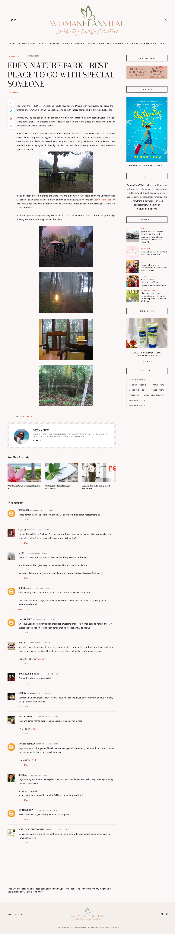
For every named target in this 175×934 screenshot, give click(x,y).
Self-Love (145, 248)
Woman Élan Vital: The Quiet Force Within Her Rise (154, 253)
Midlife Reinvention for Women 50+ (107, 44)
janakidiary (25, 619)
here (35, 729)
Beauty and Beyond (137, 380)
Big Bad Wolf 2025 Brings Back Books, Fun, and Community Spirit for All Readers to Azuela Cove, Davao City (152, 237)
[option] (146, 338)
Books (42, 44)
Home (12, 44)
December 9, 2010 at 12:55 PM (41, 510)
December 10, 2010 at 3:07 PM (38, 775)
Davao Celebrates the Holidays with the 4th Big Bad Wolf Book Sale (154, 268)
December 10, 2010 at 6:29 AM (46, 674)
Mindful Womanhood (143, 44)
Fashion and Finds (136, 390)
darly (21, 642)
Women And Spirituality (154, 395)
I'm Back (32, 760)
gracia (22, 529)
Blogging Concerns (137, 385)
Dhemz (21, 588)
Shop (162, 44)
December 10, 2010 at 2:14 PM (47, 744)
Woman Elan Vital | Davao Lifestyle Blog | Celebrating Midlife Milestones (83, 928)
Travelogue (13, 56)
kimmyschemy (26, 810)
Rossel (22, 774)
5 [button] (151, 361)
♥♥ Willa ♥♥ (25, 673)
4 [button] (149, 361)
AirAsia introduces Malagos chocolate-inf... (57, 487)
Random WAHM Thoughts (31, 829)
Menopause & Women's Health (66, 44)
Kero (21, 553)
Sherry (22, 693)
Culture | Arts (148, 276)
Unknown (23, 510)
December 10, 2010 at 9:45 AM (39, 693)
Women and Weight (137, 405)
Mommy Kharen (26, 743)
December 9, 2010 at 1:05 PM (38, 530)
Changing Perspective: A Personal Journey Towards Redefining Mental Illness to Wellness (153, 297)
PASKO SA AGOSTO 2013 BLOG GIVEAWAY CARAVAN (147, 354)
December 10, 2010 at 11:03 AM (46, 717)
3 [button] (147, 361)
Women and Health (137, 400)
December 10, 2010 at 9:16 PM (46, 810)
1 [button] (143, 361)
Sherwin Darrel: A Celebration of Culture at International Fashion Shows (153, 282)
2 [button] (145, 361)
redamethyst (26, 716)
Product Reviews (157, 390)
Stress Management (150, 290)
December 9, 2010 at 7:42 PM (44, 619)
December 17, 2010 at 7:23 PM (57, 830)
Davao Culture (27, 44)
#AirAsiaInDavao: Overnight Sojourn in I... (24, 487)
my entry (41, 659)
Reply (25, 520)
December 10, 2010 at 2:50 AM (38, 643)
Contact (18, 914)
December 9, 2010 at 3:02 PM (35, 553)
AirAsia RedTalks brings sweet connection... (96, 487)
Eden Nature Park (102, 200)
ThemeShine (115, 928)
